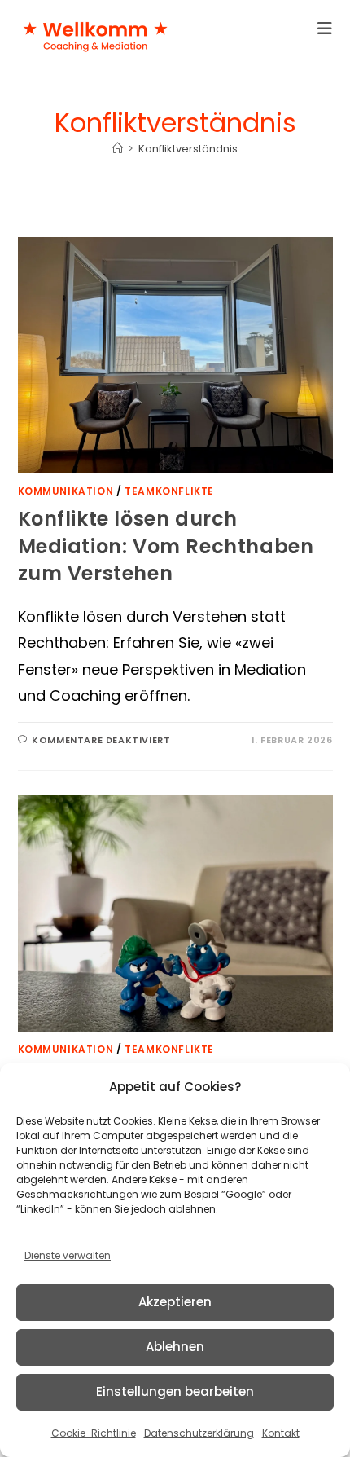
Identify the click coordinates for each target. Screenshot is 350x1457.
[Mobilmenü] (325, 28)
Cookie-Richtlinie (93, 1433)
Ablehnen (175, 1346)
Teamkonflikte (169, 491)
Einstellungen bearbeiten (175, 1391)
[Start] (117, 148)
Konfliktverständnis (188, 148)
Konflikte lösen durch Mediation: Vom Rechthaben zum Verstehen (166, 546)
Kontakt (281, 1433)
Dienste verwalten (67, 1255)
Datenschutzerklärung (199, 1433)
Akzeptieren (175, 1301)
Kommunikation (66, 491)
